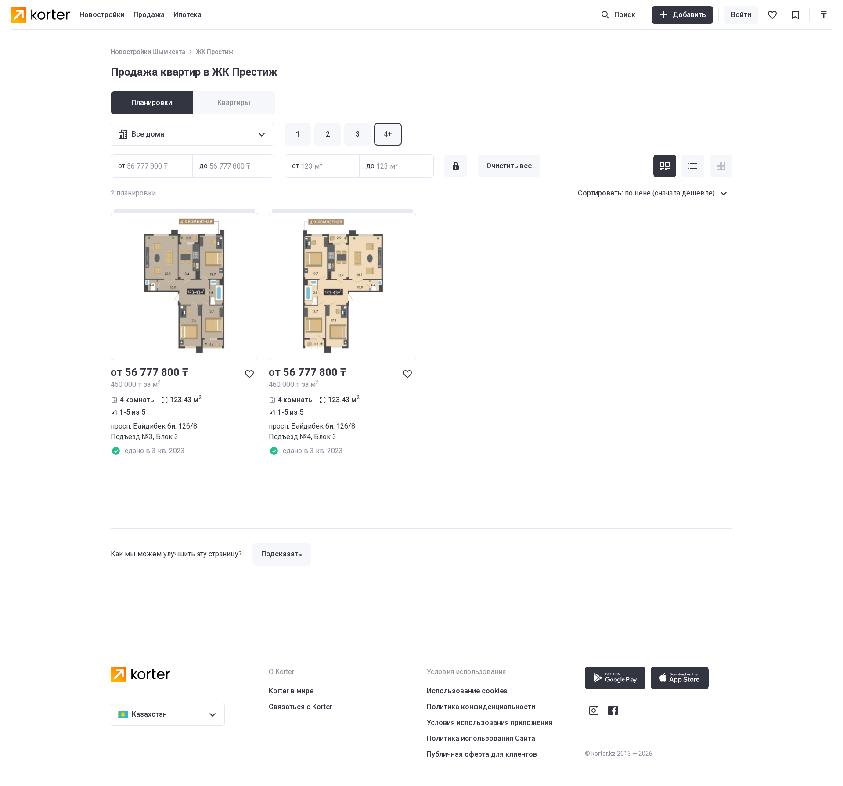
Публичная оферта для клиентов (482, 754)
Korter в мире (291, 691)
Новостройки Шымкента (148, 51)
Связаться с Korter (300, 707)
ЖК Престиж (215, 51)
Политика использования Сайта (481, 738)
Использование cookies (467, 691)
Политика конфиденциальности (481, 707)
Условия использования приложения (489, 722)
